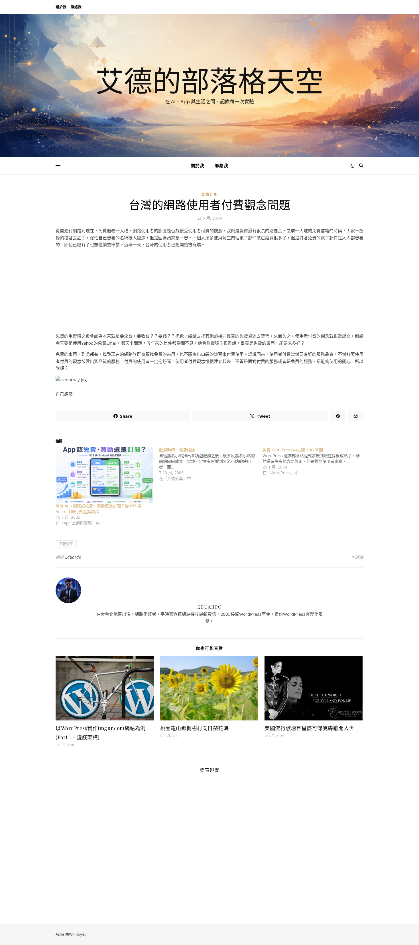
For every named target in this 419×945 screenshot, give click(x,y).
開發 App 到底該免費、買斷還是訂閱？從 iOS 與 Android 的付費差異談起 (98, 508)
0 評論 (357, 557)
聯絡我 (76, 7)
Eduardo (73, 557)
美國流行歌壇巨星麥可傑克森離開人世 (309, 728)
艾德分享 (209, 194)
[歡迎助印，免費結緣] (211, 464)
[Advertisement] (209, 292)
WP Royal (77, 934)
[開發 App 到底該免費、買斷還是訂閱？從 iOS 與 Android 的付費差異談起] (104, 475)
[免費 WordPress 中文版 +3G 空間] (314, 461)
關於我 (61, 7)
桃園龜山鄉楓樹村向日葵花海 (194, 728)
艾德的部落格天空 (209, 80)
